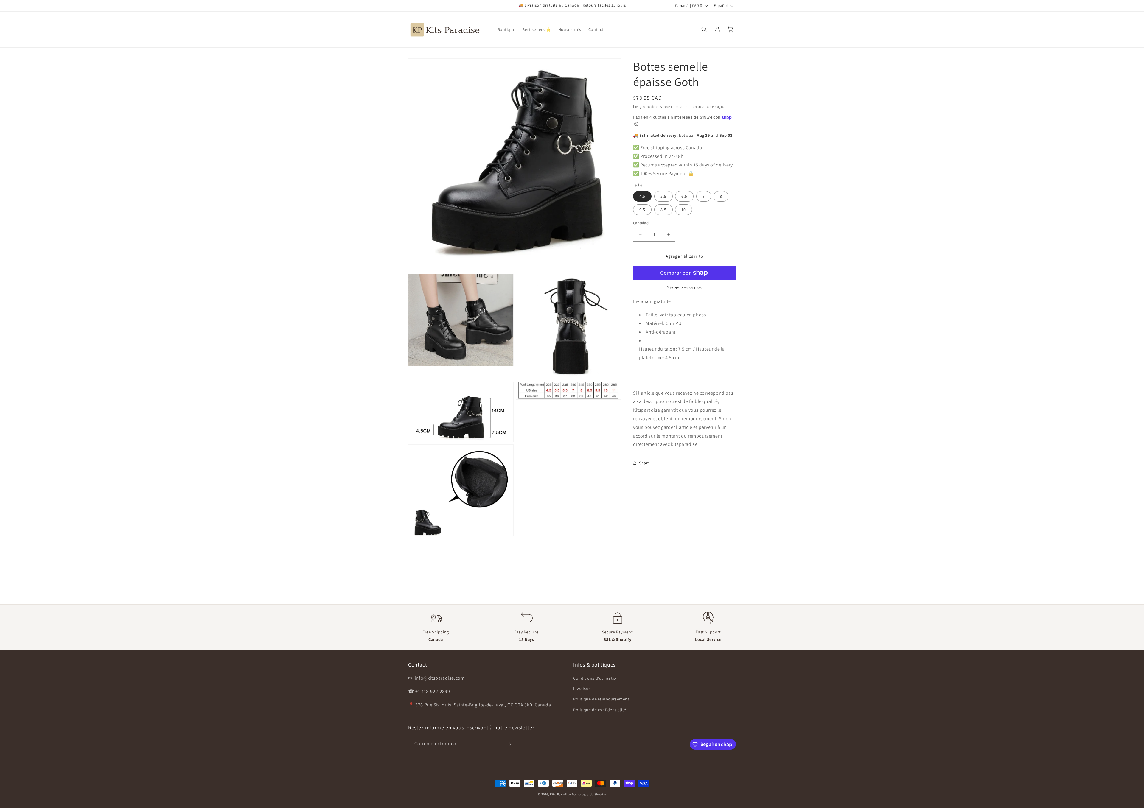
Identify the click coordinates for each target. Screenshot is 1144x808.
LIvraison (582, 689)
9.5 (642, 209)
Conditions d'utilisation (596, 678)
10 (683, 209)
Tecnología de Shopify (589, 794)
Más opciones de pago (684, 287)
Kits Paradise (561, 794)
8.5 (663, 209)
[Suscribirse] (508, 744)
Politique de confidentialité (599, 709)
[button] (704, 29)
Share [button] (644, 463)
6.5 (684, 196)
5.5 (663, 196)
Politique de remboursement (601, 699)
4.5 (642, 196)
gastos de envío (653, 106)
